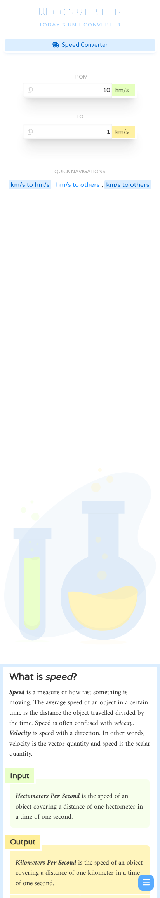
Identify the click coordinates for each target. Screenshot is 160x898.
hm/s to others (78, 185)
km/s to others (128, 185)
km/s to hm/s (30, 185)
